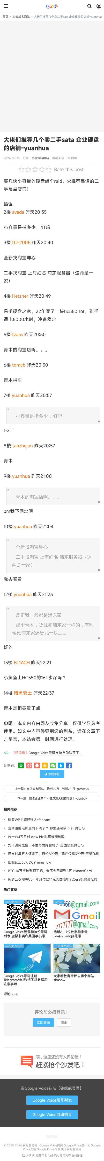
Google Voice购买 (51, 1145)
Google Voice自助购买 (52, 1114)
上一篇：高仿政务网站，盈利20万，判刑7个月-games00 (52, 789)
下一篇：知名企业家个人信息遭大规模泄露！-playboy (52, 798)
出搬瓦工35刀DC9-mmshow (29, 862)
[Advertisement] (52, 76)
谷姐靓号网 (52, 6)
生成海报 (53, 774)
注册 (64, 1022)
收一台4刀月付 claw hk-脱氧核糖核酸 (36, 836)
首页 (5, 16)
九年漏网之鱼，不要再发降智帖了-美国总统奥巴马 (46, 845)
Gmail (58, 902)
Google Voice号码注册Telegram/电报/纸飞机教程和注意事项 (26, 980)
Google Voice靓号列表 (52, 1100)
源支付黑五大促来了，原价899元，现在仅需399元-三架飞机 (53, 853)
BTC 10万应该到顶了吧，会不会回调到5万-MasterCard (50, 870)
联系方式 (52, 1136)
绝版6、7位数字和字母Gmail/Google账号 (70, 934)
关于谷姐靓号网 (71, 1149)
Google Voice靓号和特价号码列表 (25, 934)
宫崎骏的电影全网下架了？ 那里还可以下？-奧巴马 (46, 828)
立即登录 (43, 1022)
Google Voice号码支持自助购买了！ (55, 752)
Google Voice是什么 (77, 1145)
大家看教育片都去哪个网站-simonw (74, 978)
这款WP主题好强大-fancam (29, 819)
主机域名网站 (21, 16)
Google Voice (13, 902)
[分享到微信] (53, 765)
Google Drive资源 (48, 1149)
